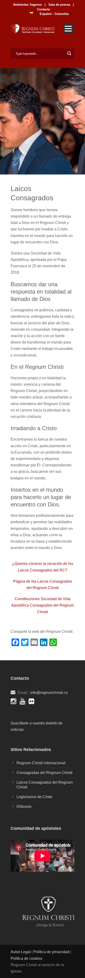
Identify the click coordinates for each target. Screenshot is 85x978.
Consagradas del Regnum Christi (44, 773)
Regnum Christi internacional (41, 763)
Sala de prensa (58, 4)
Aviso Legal (21, 952)
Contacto (43, 9)
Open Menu (68, 28)
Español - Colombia (54, 14)
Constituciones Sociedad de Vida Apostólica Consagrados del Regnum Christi (42, 605)
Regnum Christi (46, 588)
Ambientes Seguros (27, 4)
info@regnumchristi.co (49, 693)
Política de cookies (26, 958)
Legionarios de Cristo (34, 797)
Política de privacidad (51, 952)
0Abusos (24, 806)
